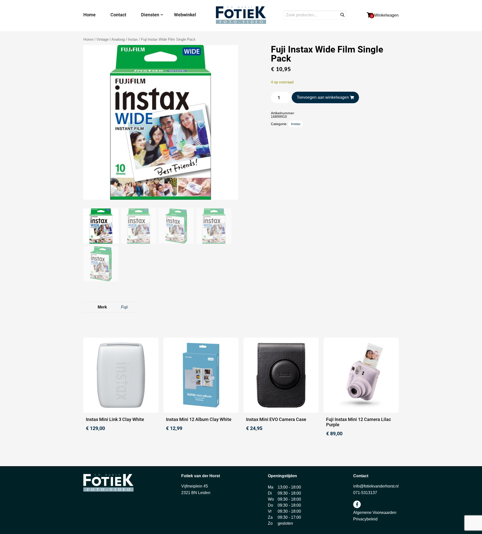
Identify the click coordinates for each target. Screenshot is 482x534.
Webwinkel (185, 14)
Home (89, 14)
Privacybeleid (365, 519)
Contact (118, 14)
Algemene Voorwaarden (374, 512)
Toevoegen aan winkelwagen (323, 97)
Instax (133, 39)
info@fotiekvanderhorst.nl (376, 486)
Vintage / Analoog (110, 39)
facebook (357, 504)
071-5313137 (365, 493)
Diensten (150, 14)
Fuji (124, 307)
